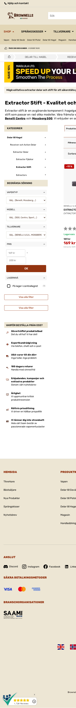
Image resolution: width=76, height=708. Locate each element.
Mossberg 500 (42, 118)
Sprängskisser (32, 31)
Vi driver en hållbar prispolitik (26, 411)
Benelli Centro (15, 118)
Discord (13, 566)
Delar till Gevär (18, 40)
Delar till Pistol (33, 40)
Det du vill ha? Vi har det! (24, 334)
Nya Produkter (12, 498)
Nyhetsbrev (10, 514)
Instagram (33, 566)
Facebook (54, 566)
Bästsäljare (10, 489)
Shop (7, 31)
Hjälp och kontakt (18, 3)
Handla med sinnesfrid (23, 369)
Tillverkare (62, 31)
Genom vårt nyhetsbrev (23, 384)
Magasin (62, 40)
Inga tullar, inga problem (24, 358)
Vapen (6, 40)
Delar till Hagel (49, 40)
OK (26, 268)
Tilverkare (9, 481)
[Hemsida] (8, 57)
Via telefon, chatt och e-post (26, 346)
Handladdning (68, 523)
